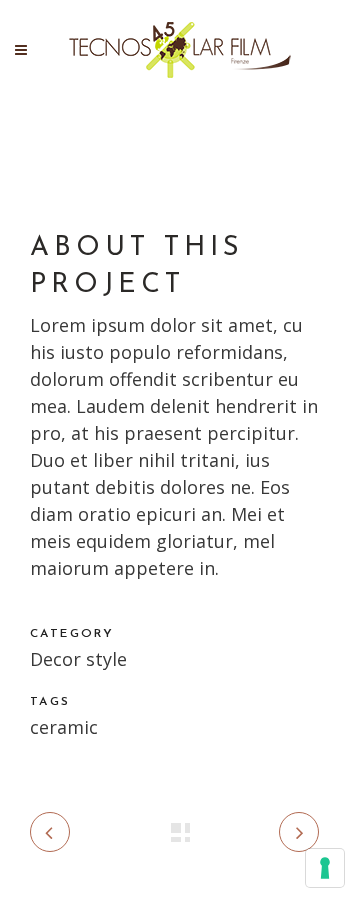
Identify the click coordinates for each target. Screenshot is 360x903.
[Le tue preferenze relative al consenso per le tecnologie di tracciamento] (325, 868)
